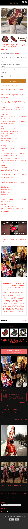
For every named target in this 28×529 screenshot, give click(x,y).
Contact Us (4, 498)
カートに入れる (13, 81)
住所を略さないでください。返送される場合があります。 (12, 64)
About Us (4, 495)
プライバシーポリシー (11, 516)
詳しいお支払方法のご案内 (21, 419)
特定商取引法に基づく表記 (20, 516)
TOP (5, 516)
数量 (2, 76)
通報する (24, 320)
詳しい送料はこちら (23, 402)
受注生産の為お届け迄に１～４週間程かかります (11, 69)
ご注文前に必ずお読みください (8, 497)
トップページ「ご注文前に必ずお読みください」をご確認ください (13, 58)
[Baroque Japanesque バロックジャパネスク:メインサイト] (14, 472)
